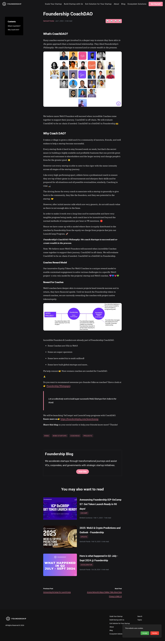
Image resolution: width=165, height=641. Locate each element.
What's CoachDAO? (14, 26)
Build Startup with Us (117, 620)
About (112, 627)
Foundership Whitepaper (58, 386)
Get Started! (156, 4)
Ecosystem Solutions (117, 634)
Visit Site (82, 471)
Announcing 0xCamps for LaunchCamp (57, 592)
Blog (111, 630)
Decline (154, 633)
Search (139, 616)
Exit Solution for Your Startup (120, 623)
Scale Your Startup (116, 616)
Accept (144, 633)
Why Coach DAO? (13, 30)
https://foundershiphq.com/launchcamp (79, 419)
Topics (139, 620)
